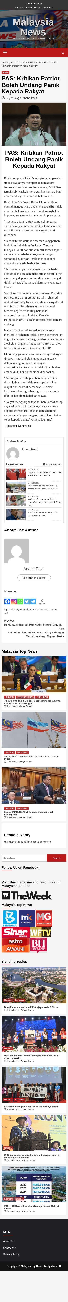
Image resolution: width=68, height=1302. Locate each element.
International (25, 697)
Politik (5, 72)
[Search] (63, 53)
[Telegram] (33, 599)
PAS (6, 612)
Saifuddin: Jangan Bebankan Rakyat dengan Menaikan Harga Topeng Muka (36, 632)
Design (48, 1266)
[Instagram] (14, 599)
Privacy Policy (33, 7)
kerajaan (53, 609)
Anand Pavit (30, 98)
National (22, 479)
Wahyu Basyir (25, 706)
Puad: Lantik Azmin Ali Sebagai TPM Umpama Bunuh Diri (43, 514)
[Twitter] (27, 599)
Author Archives (54, 464)
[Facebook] (7, 599)
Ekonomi (8, 1199)
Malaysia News (33, 27)
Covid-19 (14, 609)
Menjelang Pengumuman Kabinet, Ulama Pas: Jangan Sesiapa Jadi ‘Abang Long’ (44, 502)
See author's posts (34, 578)
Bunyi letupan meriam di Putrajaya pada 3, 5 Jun (31, 1007)
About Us (19, 7)
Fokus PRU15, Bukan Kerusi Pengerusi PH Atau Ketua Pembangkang (45, 473)
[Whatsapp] (20, 599)
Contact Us (47, 7)
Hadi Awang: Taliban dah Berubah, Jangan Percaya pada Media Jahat (42, 487)
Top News (42, 697)
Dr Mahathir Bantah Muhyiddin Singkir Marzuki (33, 622)
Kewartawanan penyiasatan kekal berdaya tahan (31, 1106)
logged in (23, 841)
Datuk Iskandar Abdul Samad (33, 609)
